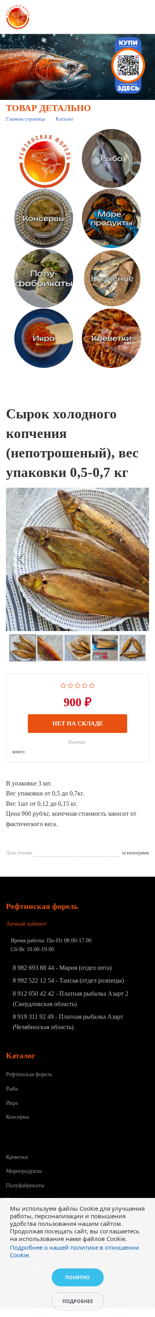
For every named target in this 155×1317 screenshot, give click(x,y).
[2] (71, 684)
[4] (85, 684)
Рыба (12, 1089)
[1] (63, 684)
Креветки (17, 1157)
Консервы (17, 1117)
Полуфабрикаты (25, 1185)
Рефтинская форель (29, 1074)
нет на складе (77, 723)
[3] (78, 684)
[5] (92, 684)
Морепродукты (24, 1171)
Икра (12, 1103)
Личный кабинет (26, 924)
